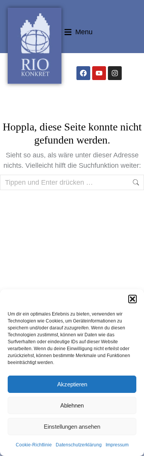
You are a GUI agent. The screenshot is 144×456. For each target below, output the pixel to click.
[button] (132, 299)
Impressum (117, 445)
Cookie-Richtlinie (34, 445)
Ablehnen (72, 405)
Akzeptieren (72, 384)
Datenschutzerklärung (79, 445)
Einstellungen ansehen (72, 426)
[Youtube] (99, 73)
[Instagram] (115, 73)
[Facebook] (83, 73)
